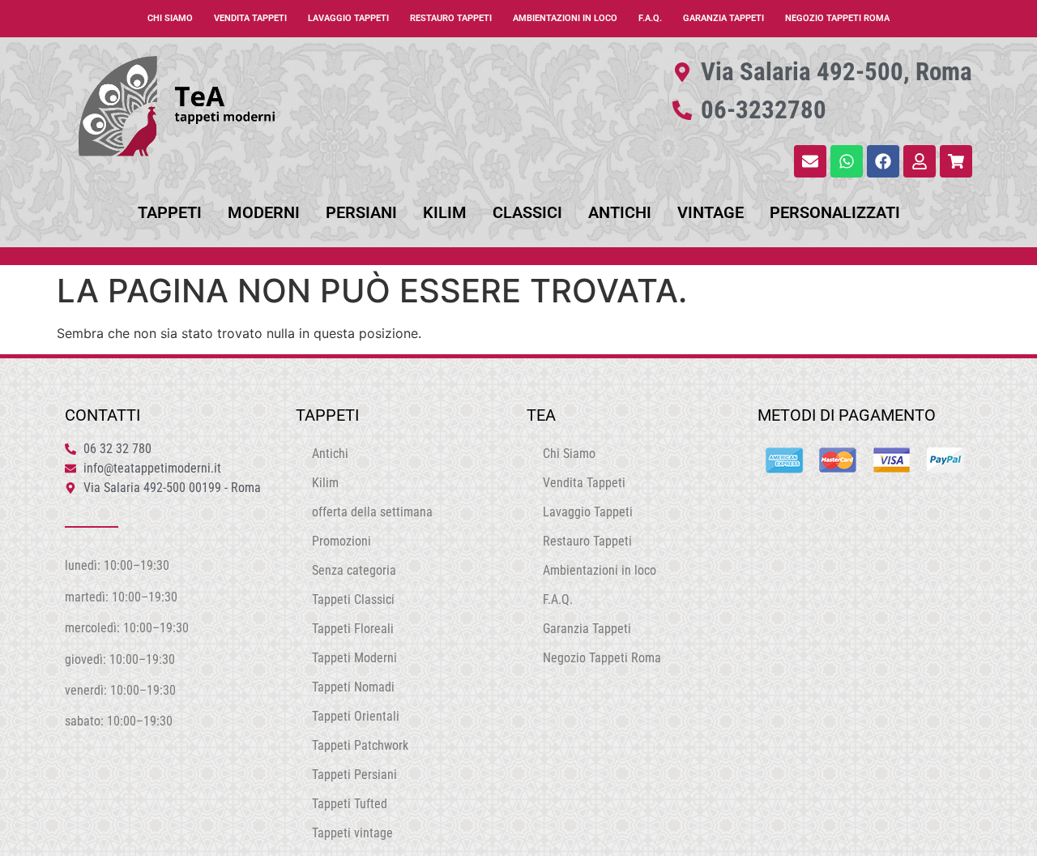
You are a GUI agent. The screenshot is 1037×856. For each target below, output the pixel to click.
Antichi (619, 212)
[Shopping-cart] (956, 161)
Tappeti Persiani (354, 774)
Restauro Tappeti (451, 18)
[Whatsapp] (846, 161)
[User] (919, 161)
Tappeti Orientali (355, 716)
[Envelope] (810, 161)
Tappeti (170, 212)
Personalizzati (835, 212)
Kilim (445, 212)
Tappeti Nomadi (353, 687)
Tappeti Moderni (354, 658)
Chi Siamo (170, 18)
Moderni (264, 212)
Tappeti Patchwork (360, 745)
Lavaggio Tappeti (348, 18)
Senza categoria (354, 570)
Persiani (361, 212)
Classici (527, 212)
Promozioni (341, 541)
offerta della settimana (372, 512)
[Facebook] (883, 161)
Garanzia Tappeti (723, 18)
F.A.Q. (650, 18)
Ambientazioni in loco (565, 18)
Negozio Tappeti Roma (837, 18)
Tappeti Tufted (349, 803)
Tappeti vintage (352, 833)
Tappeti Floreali (353, 628)
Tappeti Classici (353, 599)
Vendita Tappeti (250, 18)
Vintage (710, 212)
